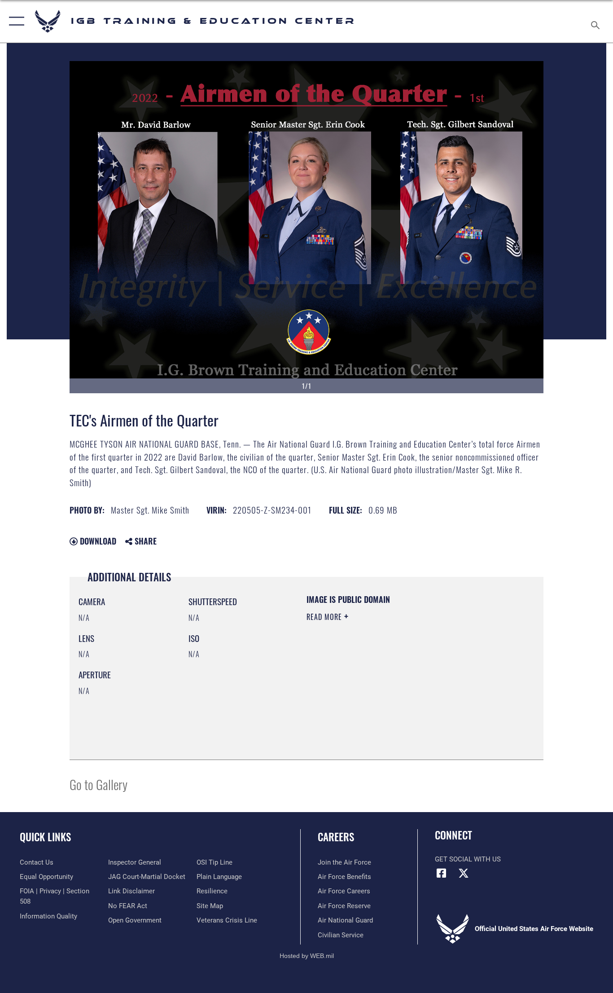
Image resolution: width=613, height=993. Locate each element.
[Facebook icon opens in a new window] (441, 873)
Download (97, 541)
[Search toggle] (596, 21)
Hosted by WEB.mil (307, 955)
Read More (325, 616)
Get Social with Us (468, 859)
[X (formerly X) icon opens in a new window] (463, 873)
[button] (14, 21)
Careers (336, 836)
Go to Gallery (98, 784)
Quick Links (45, 836)
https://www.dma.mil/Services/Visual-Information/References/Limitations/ (411, 686)
